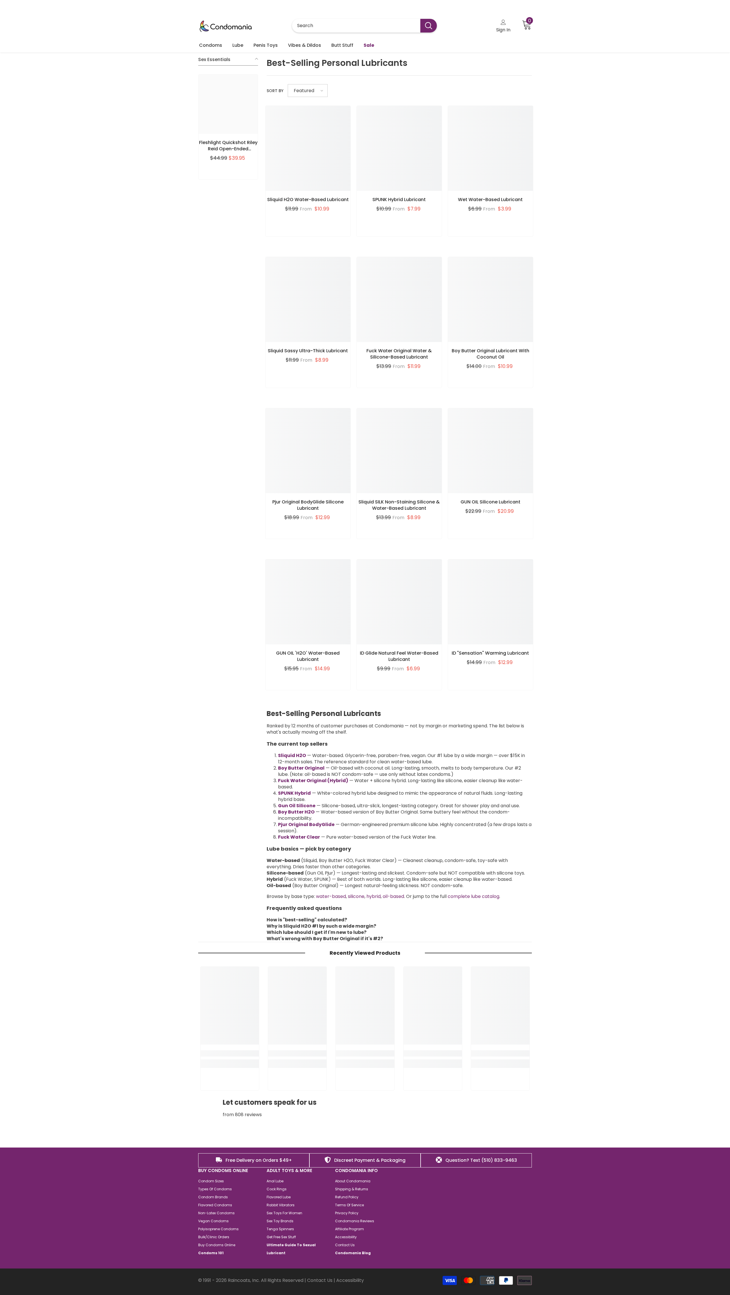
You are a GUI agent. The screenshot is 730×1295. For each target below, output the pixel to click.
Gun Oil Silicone (296, 805)
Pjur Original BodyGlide (306, 824)
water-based (331, 896)
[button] (308, 90)
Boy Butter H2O (296, 812)
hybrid (373, 896)
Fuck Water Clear (299, 837)
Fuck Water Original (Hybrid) (313, 780)
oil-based (393, 896)
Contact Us (319, 1280)
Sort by (275, 91)
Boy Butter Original (301, 768)
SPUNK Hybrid (294, 793)
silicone (356, 896)
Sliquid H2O (292, 755)
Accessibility (350, 1280)
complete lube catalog (473, 896)
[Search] (364, 26)
